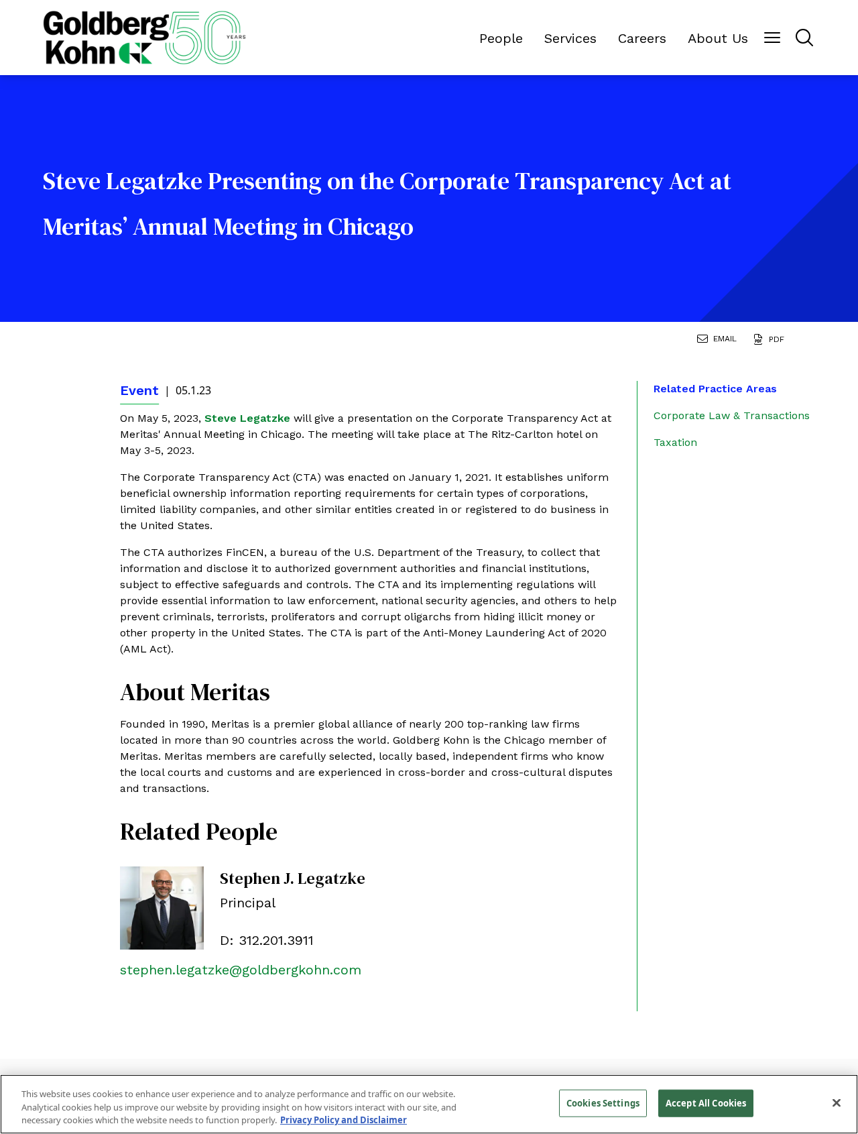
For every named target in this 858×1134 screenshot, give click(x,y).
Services (570, 38)
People (501, 38)
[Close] (836, 1102)
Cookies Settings (602, 1102)
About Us (718, 38)
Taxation (675, 442)
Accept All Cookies (706, 1102)
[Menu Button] (772, 37)
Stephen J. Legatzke (292, 878)
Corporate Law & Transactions (732, 415)
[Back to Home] (144, 38)
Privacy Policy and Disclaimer (343, 1120)
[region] (429, 1104)
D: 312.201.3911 (267, 940)
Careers (642, 38)
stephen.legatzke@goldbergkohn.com (240, 970)
